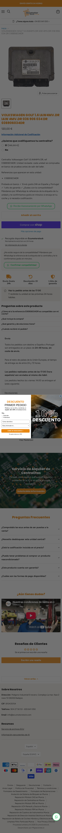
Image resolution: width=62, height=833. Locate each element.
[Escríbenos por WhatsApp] (56, 817)
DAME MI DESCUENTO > (15, 430)
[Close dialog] (61, 396)
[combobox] (15, 425)
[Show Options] (28, 425)
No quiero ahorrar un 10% (15, 434)
